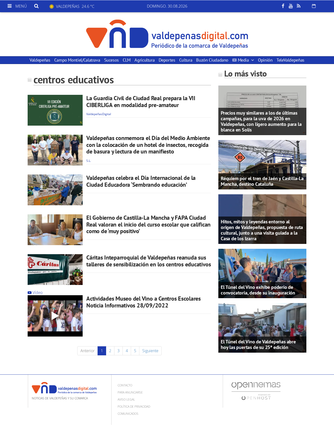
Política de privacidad (134, 406)
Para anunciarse (130, 392)
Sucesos (111, 60)
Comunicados (128, 414)
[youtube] (291, 6)
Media (243, 60)
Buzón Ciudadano (212, 60)
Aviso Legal (126, 399)
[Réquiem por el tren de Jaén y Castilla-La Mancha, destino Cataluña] (262, 164)
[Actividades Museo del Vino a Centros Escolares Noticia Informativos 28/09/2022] (55, 316)
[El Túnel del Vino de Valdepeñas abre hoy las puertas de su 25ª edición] (262, 327)
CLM (127, 60)
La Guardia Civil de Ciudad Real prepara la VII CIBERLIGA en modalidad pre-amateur (140, 101)
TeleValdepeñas (290, 60)
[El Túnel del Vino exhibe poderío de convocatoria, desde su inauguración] (262, 273)
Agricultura (144, 60)
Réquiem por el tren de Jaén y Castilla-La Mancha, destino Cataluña (262, 181)
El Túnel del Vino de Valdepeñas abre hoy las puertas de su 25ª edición (258, 344)
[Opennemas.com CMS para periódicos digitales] (256, 391)
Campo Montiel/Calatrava (77, 60)
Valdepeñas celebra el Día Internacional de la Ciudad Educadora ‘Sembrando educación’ (141, 181)
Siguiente (150, 350)
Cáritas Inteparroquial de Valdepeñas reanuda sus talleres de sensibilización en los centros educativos (148, 261)
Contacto (125, 385)
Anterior (87, 350)
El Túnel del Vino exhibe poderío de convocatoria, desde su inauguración (258, 290)
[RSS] (298, 6)
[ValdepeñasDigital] (167, 34)
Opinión (265, 60)
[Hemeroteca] (314, 6)
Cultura (185, 60)
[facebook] (283, 6)
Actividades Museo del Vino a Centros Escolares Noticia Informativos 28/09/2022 (143, 302)
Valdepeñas (40, 60)
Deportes (167, 60)
